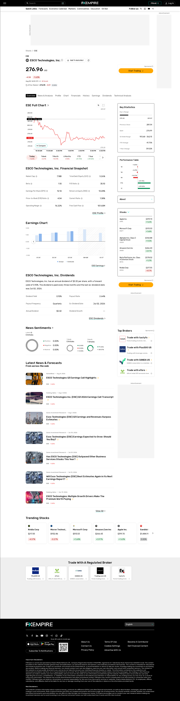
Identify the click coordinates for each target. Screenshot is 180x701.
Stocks (28, 51)
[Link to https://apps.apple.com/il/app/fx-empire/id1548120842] (33, 644)
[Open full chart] (103, 105)
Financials (75, 96)
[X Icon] (27, 635)
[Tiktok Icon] (61, 635)
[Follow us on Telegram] (152, 8)
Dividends (107, 96)
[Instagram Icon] (46, 635)
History (86, 96)
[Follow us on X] (141, 8)
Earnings (96, 96)
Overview (31, 96)
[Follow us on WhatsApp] (145, 8)
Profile (58, 96)
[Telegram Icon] (51, 635)
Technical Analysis (122, 96)
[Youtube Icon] (41, 635)
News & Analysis (45, 96)
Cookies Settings (112, 646)
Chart (66, 96)
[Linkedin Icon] (37, 635)
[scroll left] (150, 533)
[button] (4, 3)
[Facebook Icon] (32, 635)
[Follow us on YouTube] (148, 8)
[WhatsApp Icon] (56, 635)
